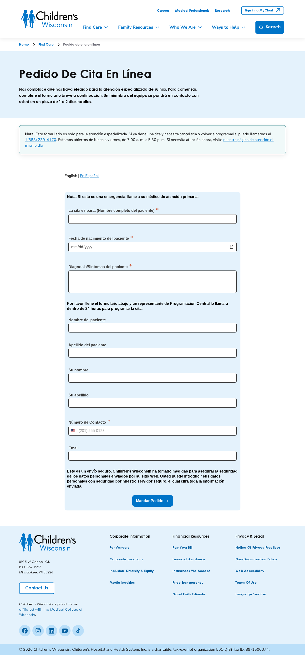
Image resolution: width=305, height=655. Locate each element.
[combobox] (73, 430)
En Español (89, 175)
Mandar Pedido (149, 501)
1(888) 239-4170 (40, 139)
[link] (163, 10)
